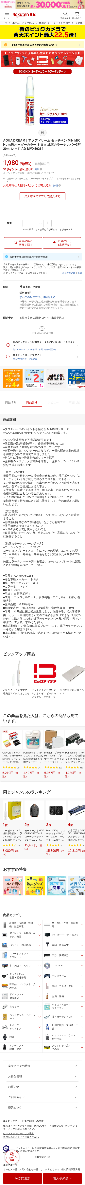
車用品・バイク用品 (23, 23)
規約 (79, 273)
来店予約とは (68, 273)
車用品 (42, 23)
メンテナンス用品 (60, 23)
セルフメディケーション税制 (18, 1133)
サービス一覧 (10, 1169)
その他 (78, 23)
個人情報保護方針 (70, 1169)
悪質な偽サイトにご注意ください (21, 1137)
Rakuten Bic (24, 15)
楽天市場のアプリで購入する (42, 196)
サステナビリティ (49, 1169)
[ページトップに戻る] (79, 1172)
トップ (3, 23)
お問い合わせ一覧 (28, 1169)
